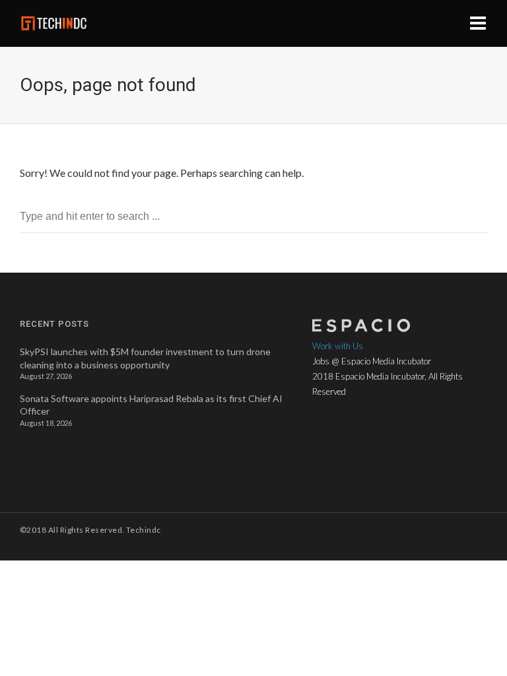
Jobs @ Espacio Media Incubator (371, 361)
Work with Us (337, 346)
